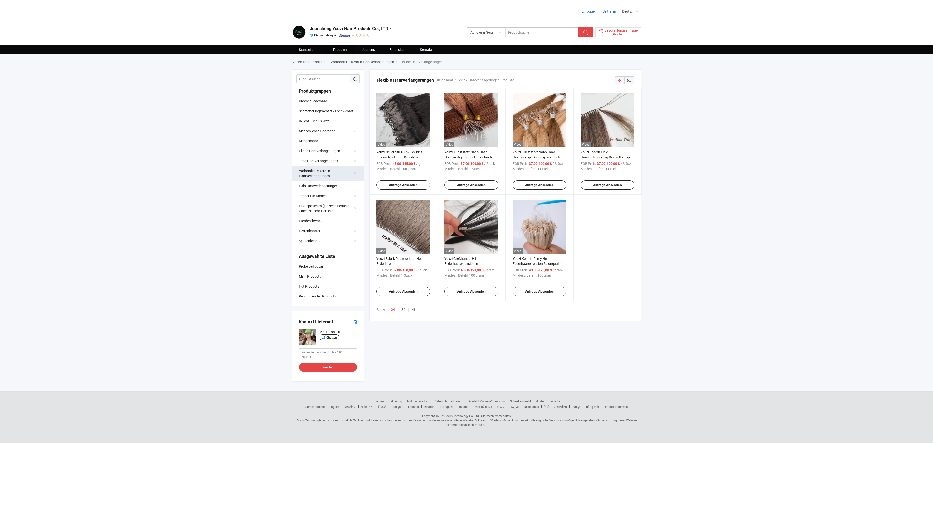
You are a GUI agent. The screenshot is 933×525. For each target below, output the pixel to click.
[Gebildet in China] (323, 9)
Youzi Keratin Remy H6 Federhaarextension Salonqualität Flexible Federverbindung (538, 263)
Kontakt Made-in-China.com (486, 401)
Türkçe (576, 407)
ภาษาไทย (560, 407)
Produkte (340, 49)
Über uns (368, 49)
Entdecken (397, 49)
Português (446, 407)
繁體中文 (367, 407)
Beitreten (609, 11)
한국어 (501, 407)
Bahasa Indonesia (616, 407)
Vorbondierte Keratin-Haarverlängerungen (315, 173)
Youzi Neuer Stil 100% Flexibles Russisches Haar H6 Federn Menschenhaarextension (399, 157)
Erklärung (395, 401)
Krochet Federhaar (313, 101)
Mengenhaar (308, 141)
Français (397, 407)
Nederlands (531, 407)
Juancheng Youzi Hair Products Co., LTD (349, 28)
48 (414, 309)
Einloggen (589, 11)
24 (393, 310)
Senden (328, 367)
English (334, 407)
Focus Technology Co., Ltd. (462, 416)
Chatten (331, 337)
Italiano (463, 407)
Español (413, 407)
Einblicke (554, 401)
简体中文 (350, 407)
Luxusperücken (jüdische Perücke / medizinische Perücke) (324, 208)
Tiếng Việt (592, 407)
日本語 (382, 407)
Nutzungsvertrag (418, 401)
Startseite (306, 49)
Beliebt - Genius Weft (314, 121)
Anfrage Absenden (403, 185)
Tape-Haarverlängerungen (318, 160)
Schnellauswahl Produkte (527, 401)
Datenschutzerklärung (448, 401)
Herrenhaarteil (309, 230)
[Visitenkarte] (355, 322)
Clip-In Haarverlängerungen (319, 151)
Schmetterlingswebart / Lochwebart (326, 111)
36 (403, 309)
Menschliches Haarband (317, 131)
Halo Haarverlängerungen (318, 186)
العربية (515, 407)
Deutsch (429, 407)
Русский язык (483, 407)
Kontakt (426, 49)
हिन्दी (546, 407)
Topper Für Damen (313, 195)
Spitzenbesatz (309, 240)
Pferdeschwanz (310, 221)
